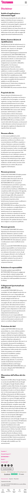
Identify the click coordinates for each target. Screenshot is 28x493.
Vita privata (16, 478)
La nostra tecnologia (7, 469)
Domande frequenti (5, 454)
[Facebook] (8, 465)
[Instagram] (5, 465)
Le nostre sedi (4, 462)
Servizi (2, 459)
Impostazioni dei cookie (6, 481)
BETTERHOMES (4, 456)
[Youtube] (11, 465)
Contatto (3, 451)
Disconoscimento (4, 478)
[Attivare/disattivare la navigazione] (26, 2)
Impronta (11, 478)
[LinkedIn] (2, 465)
